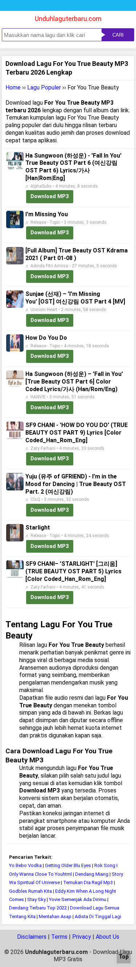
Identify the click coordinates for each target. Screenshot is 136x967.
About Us (107, 936)
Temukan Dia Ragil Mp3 (88, 882)
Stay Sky (36, 899)
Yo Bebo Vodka (25, 865)
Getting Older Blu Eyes (68, 865)
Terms (59, 936)
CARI (118, 35)
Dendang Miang (91, 874)
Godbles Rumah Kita (30, 891)
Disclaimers (31, 936)
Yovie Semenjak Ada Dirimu (77, 899)
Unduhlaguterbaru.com (68, 18)
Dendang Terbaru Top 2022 (38, 908)
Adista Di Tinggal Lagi (98, 916)
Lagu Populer (44, 87)
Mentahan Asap (56, 916)
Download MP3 (49, 196)
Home (13, 87)
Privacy (81, 936)
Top (124, 957)
